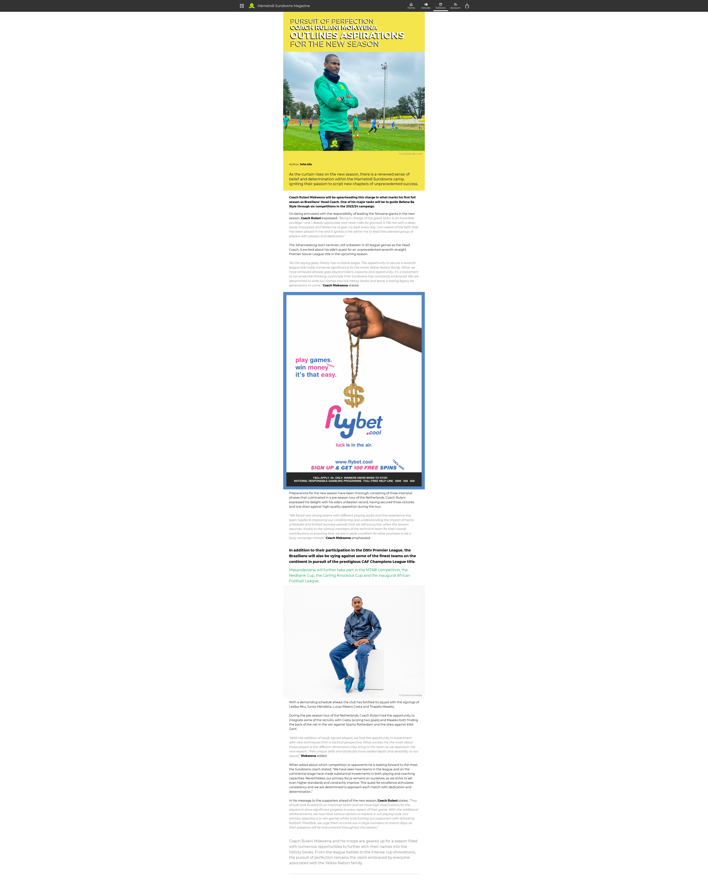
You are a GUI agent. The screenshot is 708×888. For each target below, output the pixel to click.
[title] (468, 6)
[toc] (242, 6)
